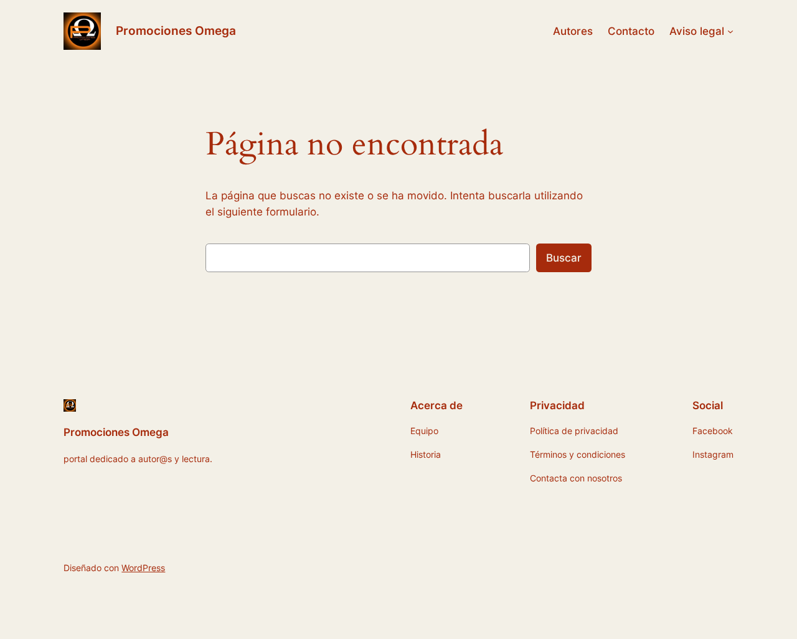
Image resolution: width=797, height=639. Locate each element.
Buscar (564, 258)
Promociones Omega (176, 30)
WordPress (143, 567)
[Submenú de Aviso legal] (730, 31)
